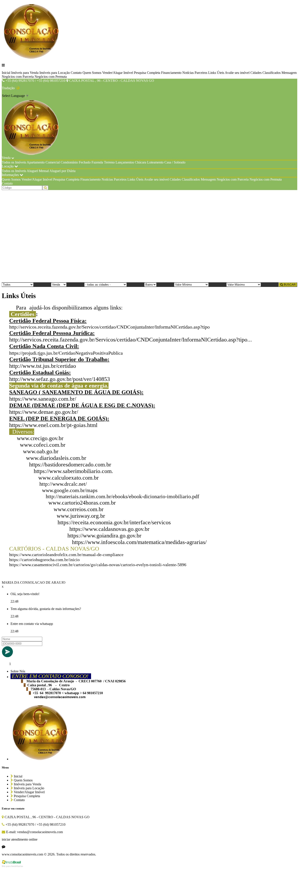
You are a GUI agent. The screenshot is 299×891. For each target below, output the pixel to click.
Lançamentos (125, 162)
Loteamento (155, 162)
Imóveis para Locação (54, 73)
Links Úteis (216, 73)
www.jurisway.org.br (81, 516)
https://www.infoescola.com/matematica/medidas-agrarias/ (139, 542)
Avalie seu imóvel (237, 73)
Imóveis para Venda (25, 73)
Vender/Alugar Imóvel (117, 73)
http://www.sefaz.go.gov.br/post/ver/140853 (59, 379)
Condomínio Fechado (76, 162)
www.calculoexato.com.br (68, 478)
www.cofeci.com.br (42, 445)
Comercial (53, 162)
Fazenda (97, 162)
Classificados (271, 73)
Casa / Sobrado (174, 162)
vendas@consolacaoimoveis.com (60, 697)
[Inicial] (32, 58)
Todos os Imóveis (14, 162)
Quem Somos (92, 73)
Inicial (6, 73)
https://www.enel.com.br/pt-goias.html (53, 425)
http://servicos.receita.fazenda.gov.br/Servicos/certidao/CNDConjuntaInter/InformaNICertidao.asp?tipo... (130, 339)
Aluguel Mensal (38, 171)
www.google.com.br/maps (69, 490)
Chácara (140, 162)
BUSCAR (289, 284)
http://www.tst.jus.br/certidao (42, 366)
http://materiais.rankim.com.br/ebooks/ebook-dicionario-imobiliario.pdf (122, 496)
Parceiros (201, 73)
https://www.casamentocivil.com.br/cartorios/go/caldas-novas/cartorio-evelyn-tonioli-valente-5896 (97, 564)
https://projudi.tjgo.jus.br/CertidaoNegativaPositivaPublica (66, 353)
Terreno (109, 162)
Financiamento (171, 73)
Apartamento (36, 162)
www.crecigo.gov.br (40, 438)
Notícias (188, 73)
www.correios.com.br (79, 509)
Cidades (256, 73)
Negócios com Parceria (18, 76)
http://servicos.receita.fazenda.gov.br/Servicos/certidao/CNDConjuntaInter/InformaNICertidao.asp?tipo (109, 327)
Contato (76, 73)
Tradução (9, 88)
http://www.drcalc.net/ (63, 484)
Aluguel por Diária (62, 171)
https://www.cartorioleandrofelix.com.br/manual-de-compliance (66, 554)
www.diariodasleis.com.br (56, 458)
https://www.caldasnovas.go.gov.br (109, 529)
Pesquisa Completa (147, 73)
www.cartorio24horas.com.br (82, 503)
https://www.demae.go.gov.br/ (43, 412)
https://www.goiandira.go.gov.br (104, 535)
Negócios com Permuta (51, 76)
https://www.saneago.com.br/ (42, 399)
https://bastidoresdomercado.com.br (70, 464)
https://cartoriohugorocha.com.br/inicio (44, 559)
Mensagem (289, 73)
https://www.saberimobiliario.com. (73, 471)
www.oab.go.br (40, 451)
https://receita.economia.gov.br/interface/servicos (114, 522)
